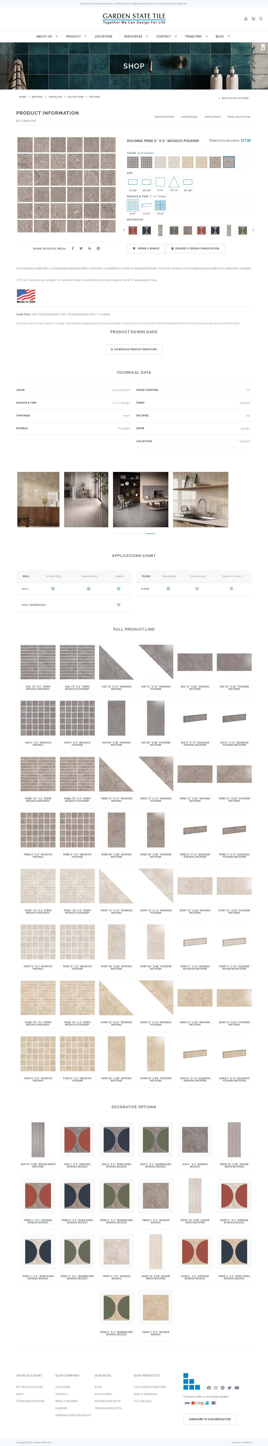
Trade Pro (193, 36)
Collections (76, 97)
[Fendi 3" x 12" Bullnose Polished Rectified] (146, 205)
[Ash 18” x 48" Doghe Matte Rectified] (188, 182)
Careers (61, 1408)
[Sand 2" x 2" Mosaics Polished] (201, 162)
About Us (44, 36)
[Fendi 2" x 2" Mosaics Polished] (229, 162)
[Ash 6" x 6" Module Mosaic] (188, 230)
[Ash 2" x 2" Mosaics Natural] (133, 162)
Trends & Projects (108, 1408)
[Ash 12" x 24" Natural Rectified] (133, 182)
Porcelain (55, 97)
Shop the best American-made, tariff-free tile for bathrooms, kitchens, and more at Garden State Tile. (134, 3)
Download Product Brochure (135, 349)
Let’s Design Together (150, 1387)
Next (253, 230)
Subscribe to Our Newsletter (210, 1419)
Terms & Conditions (242, 1442)
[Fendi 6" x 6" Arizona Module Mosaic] (201, 230)
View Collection (238, 117)
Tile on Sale (142, 1401)
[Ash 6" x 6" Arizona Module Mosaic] (160, 182)
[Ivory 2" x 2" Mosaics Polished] (174, 162)
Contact (163, 36)
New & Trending (145, 1394)
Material (37, 97)
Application (213, 117)
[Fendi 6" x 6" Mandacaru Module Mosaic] (243, 230)
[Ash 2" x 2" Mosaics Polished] (146, 162)
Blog (220, 36)
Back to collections (235, 98)
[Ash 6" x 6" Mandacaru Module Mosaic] (174, 230)
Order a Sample (148, 248)
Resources (133, 36)
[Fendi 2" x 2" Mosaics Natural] (215, 162)
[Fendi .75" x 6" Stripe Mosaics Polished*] (160, 205)
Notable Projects (108, 1401)
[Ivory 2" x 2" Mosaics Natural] (160, 162)
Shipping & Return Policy (74, 1415)
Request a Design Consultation (197, 248)
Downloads (189, 117)
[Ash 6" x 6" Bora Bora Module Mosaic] (146, 230)
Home (22, 97)
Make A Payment (67, 1401)
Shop (19, 1394)
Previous (124, 230)
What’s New (103, 1394)
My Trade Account (29, 1387)
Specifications (164, 117)
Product (73, 36)
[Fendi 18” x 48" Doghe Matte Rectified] (229, 230)
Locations (103, 36)
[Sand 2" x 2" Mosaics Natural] (188, 162)
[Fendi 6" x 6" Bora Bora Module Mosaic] (215, 230)
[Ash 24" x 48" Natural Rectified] (146, 182)
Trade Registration (30, 1401)
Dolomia (94, 97)
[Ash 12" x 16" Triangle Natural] (174, 182)
